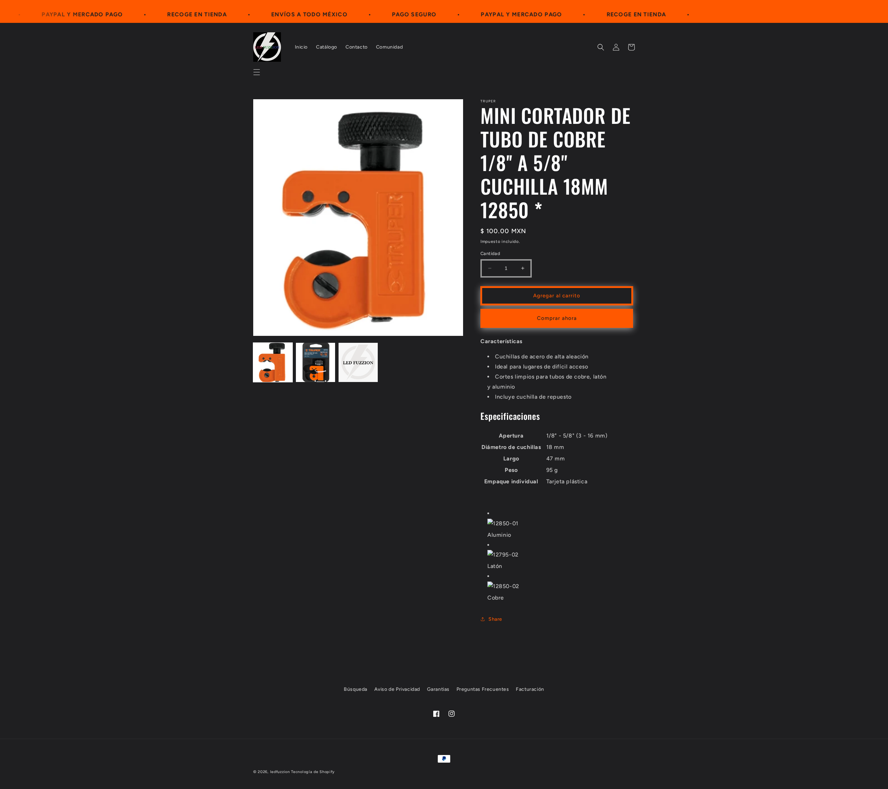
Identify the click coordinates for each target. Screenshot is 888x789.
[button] (256, 72)
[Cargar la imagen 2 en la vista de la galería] (315, 362)
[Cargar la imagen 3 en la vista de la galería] (358, 362)
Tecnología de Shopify (313, 772)
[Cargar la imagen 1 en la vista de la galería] (272, 362)
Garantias (438, 689)
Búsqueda (355, 689)
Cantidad (490, 253)
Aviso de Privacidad (397, 689)
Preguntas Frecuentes (482, 689)
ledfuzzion (280, 772)
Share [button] (495, 619)
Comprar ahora (557, 318)
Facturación (530, 689)
